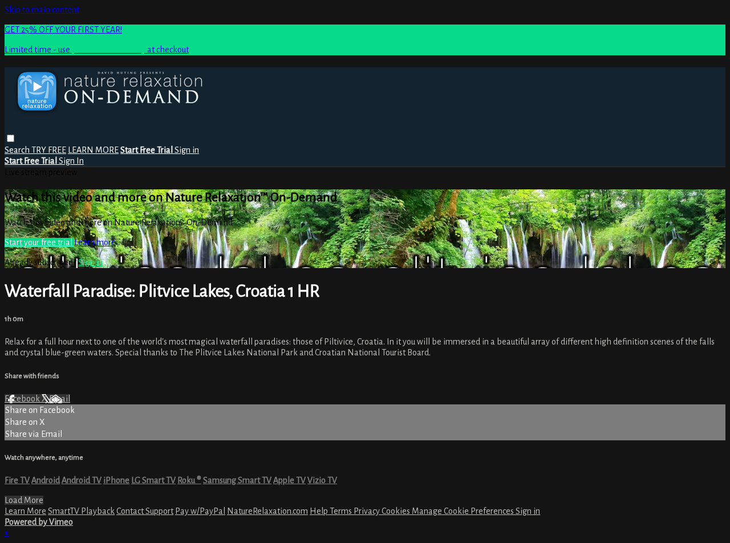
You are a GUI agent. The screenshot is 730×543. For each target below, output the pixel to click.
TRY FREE (48, 150)
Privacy (368, 511)
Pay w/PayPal (200, 511)
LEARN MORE (93, 150)
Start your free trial (39, 242)
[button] (10, 138)
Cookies (397, 511)
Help (320, 511)
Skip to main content (42, 9)
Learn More (25, 511)
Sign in (187, 150)
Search (18, 150)
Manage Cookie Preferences (464, 511)
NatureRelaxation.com (267, 511)
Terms (342, 511)
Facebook (23, 398)
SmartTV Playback (81, 511)
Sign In (71, 160)
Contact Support (144, 511)
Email (59, 398)
